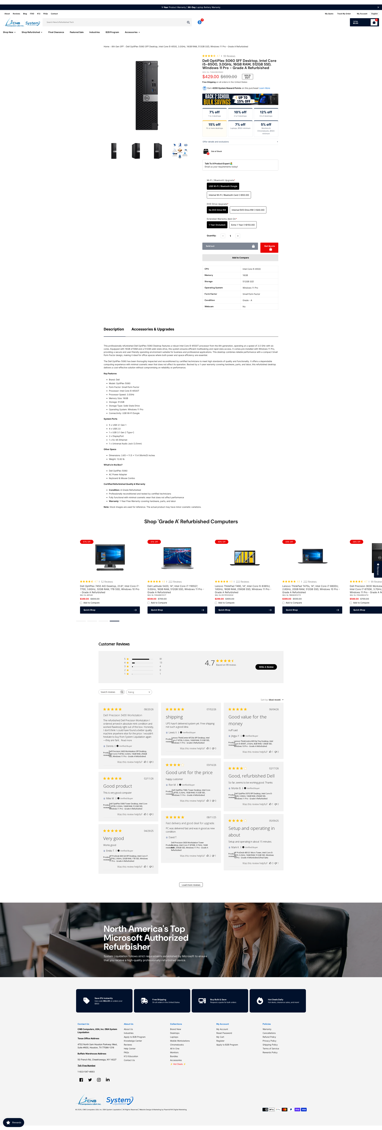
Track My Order (344, 14)
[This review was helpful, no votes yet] (145, 762)
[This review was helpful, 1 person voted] (270, 751)
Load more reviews (191, 885)
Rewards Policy (270, 1052)
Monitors (174, 1052)
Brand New (175, 1029)
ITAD (32, 14)
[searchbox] (109, 692)
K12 (38, 14)
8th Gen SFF (118, 46)
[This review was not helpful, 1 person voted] (213, 855)
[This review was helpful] (208, 800)
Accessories (176, 1060)
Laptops (174, 1037)
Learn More (264, 88)
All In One (174, 1048)
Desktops (174, 1033)
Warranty (267, 1029)
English (374, 14)
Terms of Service (271, 1048)
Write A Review (266, 667)
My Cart (220, 1037)
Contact (54, 14)
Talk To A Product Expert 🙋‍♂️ (219, 163)
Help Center (129, 1048)
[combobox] (139, 692)
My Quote (329, 14)
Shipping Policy (270, 1044)
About (7, 14)
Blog (25, 14)
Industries (128, 1033)
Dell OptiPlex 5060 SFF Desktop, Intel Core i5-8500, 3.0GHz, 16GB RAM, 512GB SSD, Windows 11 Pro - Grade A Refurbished (187, 46)
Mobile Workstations (180, 1040)
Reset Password (224, 1033)
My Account (222, 1029)
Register (220, 1040)
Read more (126, 740)
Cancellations (269, 1033)
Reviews (16, 14)
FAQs (45, 14)
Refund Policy (269, 1037)
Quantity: (211, 235)
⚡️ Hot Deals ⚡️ (178, 1064)
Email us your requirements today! (221, 166)
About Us (128, 1029)
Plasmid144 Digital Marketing (175, 1110)
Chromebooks (177, 1044)
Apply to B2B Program (134, 1037)
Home (106, 46)
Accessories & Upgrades (152, 329)
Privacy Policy (269, 1040)
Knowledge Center (133, 1040)
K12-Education (131, 1056)
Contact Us (129, 1060)
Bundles (174, 1056)
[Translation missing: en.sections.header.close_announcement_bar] (378, 7)
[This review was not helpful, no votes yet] (150, 762)
